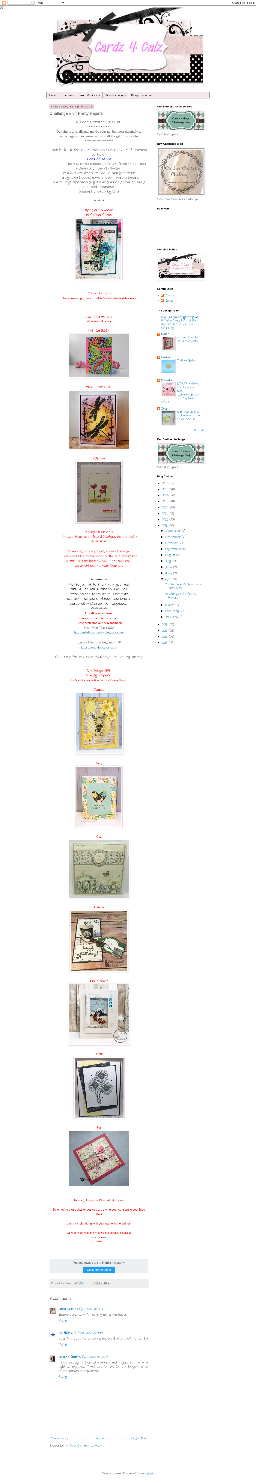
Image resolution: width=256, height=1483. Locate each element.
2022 (165, 507)
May (169, 573)
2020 (165, 519)
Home (52, 95)
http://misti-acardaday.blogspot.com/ (99, 632)
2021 (165, 513)
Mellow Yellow (187, 360)
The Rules (68, 95)
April (169, 579)
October (172, 543)
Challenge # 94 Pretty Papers (181, 595)
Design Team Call (141, 95)
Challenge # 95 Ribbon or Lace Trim (183, 586)
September (173, 549)
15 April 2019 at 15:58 (88, 1333)
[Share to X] (102, 1283)
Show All (199, 430)
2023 (165, 501)
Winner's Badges (116, 95)
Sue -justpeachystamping (179, 317)
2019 (165, 525)
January (172, 617)
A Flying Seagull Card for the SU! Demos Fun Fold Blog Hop (179, 324)
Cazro (169, 295)
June (169, 567)
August (170, 555)
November (173, 537)
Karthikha (65, 1333)
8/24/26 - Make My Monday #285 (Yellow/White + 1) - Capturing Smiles (180, 393)
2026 (165, 483)
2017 (165, 631)
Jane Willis (66, 1309)
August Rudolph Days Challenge (188, 339)
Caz (164, 408)
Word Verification (90, 95)
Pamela (166, 380)
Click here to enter (99, 1270)
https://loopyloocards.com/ (99, 647)
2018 (165, 624)
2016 (165, 637)
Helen (169, 301)
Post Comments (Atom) (87, 1445)
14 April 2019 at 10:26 (90, 1309)
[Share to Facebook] (105, 1283)
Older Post (139, 1438)
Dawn (165, 357)
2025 (165, 489)
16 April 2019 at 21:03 (93, 1357)
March (171, 605)
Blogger (148, 1473)
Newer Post (59, 1438)
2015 (165, 643)
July (168, 561)
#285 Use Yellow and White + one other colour (188, 415)
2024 (166, 495)
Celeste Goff (67, 1357)
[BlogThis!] (98, 1283)
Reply (62, 1320)
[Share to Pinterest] (109, 1283)
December (173, 531)
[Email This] (95, 1283)
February (172, 611)
